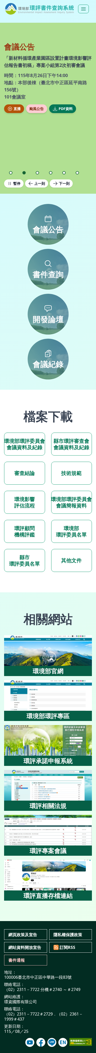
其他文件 (71, 560)
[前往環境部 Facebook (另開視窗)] (40, 1042)
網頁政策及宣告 (22, 934)
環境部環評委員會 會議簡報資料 (71, 502)
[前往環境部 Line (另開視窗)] (51, 1042)
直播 (17, 108)
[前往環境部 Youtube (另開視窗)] (29, 1042)
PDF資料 (66, 108)
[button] (10, 172)
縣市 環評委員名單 (24, 560)
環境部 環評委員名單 (71, 531)
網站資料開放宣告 (24, 947)
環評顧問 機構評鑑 (24, 531)
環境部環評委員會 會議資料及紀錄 (24, 444)
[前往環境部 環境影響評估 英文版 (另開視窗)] (62, 1042)
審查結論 (24, 473)
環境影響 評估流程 (24, 502)
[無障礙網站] (80, 1042)
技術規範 (71, 473)
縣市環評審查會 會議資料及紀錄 (71, 444)
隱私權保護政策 (68, 934)
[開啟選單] (83, 9)
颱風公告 (36, 108)
